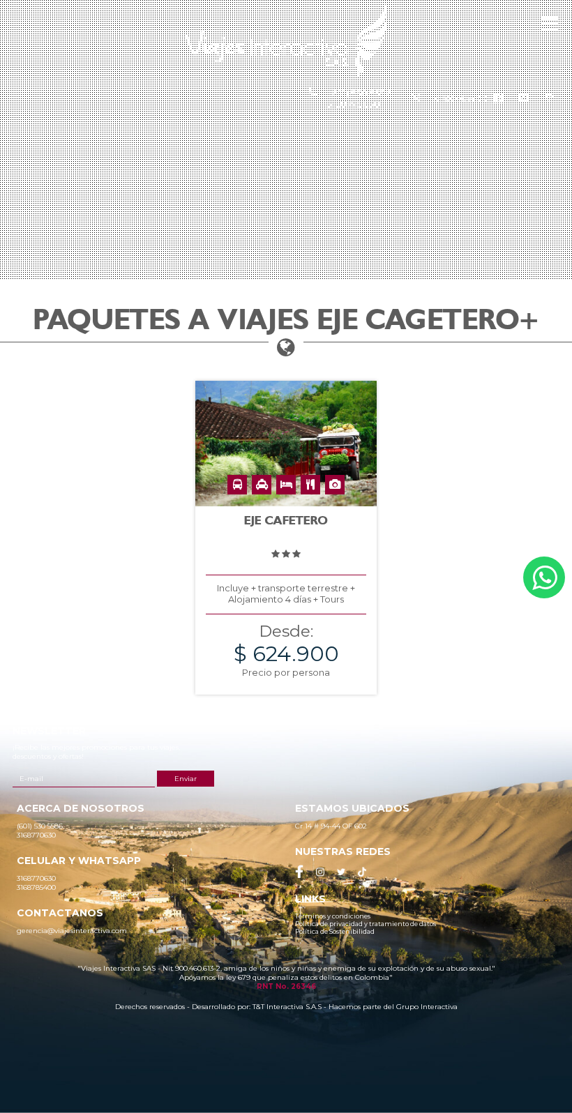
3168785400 (460, 98)
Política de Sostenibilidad (335, 931)
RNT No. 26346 (286, 986)
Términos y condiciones (332, 916)
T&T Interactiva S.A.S (287, 1006)
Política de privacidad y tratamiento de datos (365, 923)
